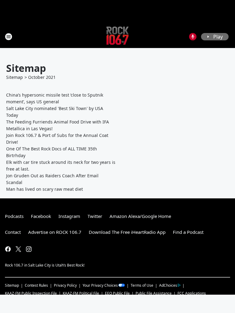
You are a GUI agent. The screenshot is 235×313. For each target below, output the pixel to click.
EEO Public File (117, 293)
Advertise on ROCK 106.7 (54, 232)
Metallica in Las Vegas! (29, 128)
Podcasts (14, 216)
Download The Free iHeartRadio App (127, 232)
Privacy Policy (65, 285)
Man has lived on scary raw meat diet (44, 189)
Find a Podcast (188, 232)
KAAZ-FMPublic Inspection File (31, 293)
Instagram (69, 216)
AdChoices (168, 285)
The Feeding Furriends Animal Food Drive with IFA (57, 122)
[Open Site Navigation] (8, 36)
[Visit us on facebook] (8, 249)
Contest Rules (36, 285)
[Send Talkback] (192, 36)
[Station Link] (117, 36)
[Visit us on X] (18, 249)
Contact (13, 232)
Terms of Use (142, 285)
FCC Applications (191, 293)
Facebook (41, 216)
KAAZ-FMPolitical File (81, 293)
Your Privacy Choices (100, 285)
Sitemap (14, 77)
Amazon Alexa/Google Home (140, 216)
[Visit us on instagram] (28, 249)
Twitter (95, 216)
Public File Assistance (154, 293)
